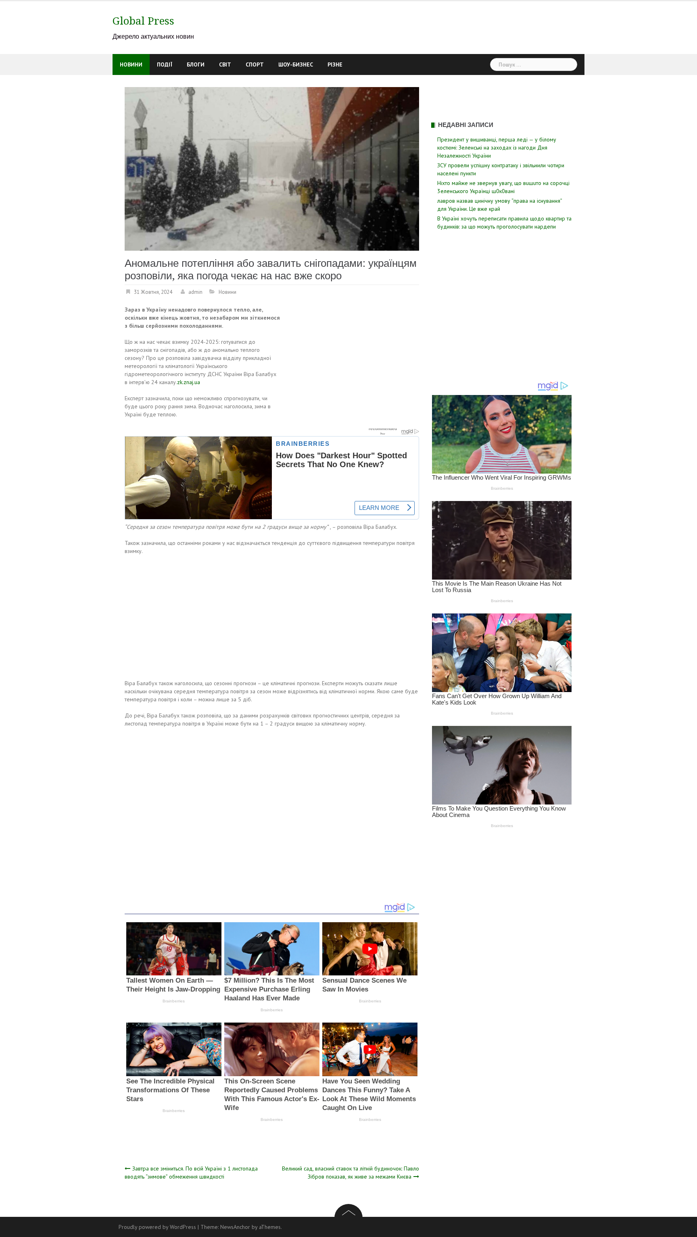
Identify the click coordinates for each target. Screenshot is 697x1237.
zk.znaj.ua (188, 382)
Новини (131, 64)
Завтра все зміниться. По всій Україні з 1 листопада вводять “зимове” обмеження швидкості (191, 1172)
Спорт (255, 64)
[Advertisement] (351, 365)
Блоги (196, 64)
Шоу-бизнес (295, 64)
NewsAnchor (235, 1227)
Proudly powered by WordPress (157, 1227)
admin (195, 292)
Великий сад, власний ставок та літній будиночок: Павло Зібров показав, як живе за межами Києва (350, 1172)
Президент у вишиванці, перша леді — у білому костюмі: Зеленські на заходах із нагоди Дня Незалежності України (496, 147)
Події (164, 64)
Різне (335, 64)
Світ (225, 64)
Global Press (143, 21)
